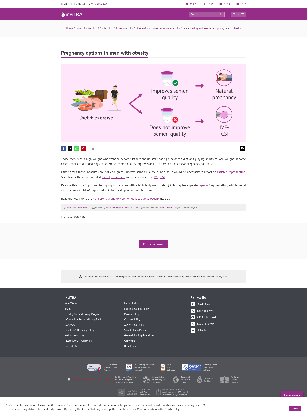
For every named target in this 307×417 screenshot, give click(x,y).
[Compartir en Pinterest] (83, 148)
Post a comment (153, 244)
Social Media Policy (135, 330)
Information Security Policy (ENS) (83, 319)
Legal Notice (131, 303)
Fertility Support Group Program (82, 314)
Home (69, 28)
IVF (156, 177)
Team (68, 308)
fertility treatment (113, 177)
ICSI (162, 177)
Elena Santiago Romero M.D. (79, 207)
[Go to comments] (242, 148)
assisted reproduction (231, 172)
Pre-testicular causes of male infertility (158, 28)
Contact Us (71, 346)
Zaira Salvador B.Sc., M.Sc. (171, 207)
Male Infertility (124, 28)
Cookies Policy (132, 319)
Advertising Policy (134, 324)
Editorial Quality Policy (136, 308)
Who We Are (71, 303)
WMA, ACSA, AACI (99, 4)
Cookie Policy (172, 409)
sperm (204, 185)
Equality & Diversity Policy (79, 330)
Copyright (129, 340)
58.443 (192, 4)
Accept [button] (295, 408)
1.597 (210, 4)
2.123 (227, 4)
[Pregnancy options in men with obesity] (153, 102)
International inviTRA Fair (79, 340)
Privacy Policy (131, 314)
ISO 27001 (70, 324)
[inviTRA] (71, 14)
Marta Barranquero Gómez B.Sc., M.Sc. (123, 207)
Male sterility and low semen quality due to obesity (212, 28)
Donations (130, 346)
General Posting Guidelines (139, 335)
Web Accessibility (74, 335)
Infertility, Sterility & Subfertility (94, 28)
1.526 (243, 4)
